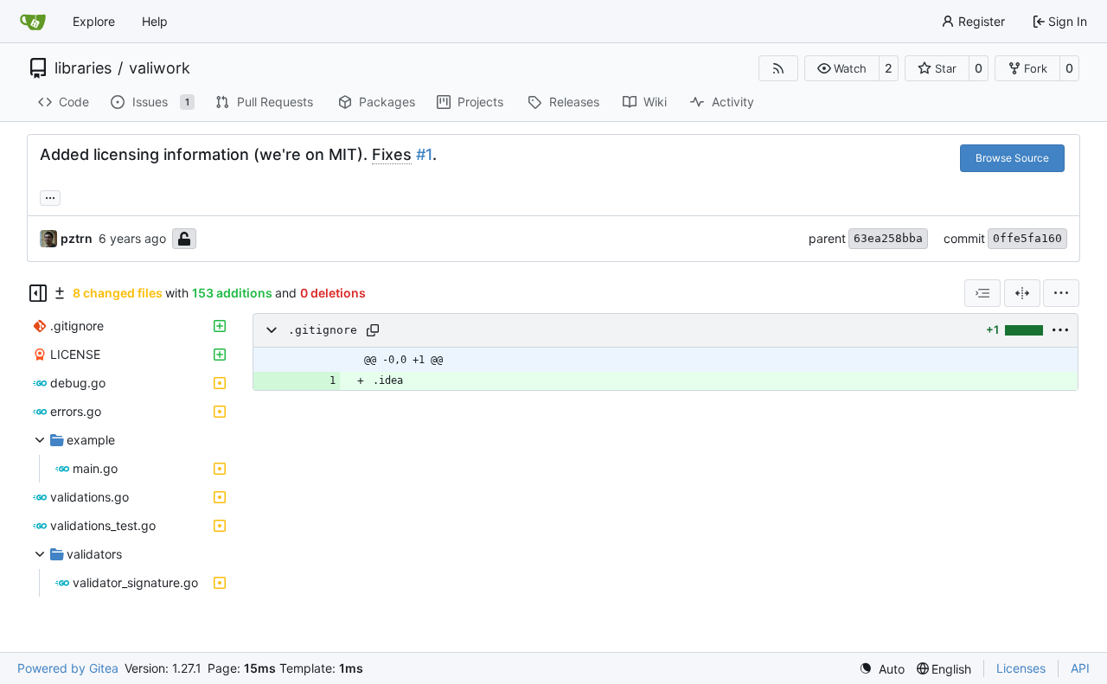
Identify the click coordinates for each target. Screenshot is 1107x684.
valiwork (159, 68)
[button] (842, 68)
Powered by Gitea (67, 668)
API (1080, 668)
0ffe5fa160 (1027, 238)
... (50, 195)
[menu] (1061, 293)
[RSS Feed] (778, 68)
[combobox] (982, 293)
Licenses (1021, 668)
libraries (83, 68)
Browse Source (1012, 157)
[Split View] (1022, 293)
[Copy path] (373, 330)
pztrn (77, 238)
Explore (94, 21)
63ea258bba (888, 238)
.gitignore (322, 329)
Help (155, 21)
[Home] (33, 21)
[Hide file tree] (38, 293)
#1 (424, 154)
